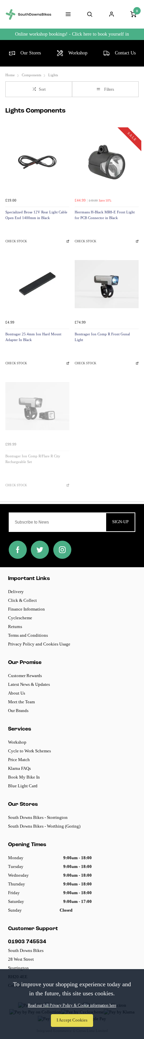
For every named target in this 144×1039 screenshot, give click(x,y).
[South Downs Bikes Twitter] (40, 550)
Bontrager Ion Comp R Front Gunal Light (102, 337)
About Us (16, 693)
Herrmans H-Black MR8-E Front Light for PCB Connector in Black (105, 215)
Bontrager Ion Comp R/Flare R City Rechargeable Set (32, 459)
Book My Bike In (24, 777)
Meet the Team (21, 701)
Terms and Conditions (28, 635)
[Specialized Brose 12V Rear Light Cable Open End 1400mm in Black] (37, 162)
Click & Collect (22, 600)
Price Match (19, 759)
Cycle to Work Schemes (29, 750)
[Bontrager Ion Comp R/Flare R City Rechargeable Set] (37, 406)
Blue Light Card (23, 785)
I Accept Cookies (72, 1020)
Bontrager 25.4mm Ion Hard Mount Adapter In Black (33, 337)
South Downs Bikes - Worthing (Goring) (44, 826)
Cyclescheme (20, 617)
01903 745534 (27, 942)
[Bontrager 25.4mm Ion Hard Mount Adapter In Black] (37, 284)
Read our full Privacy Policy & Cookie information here (72, 1005)
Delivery (16, 591)
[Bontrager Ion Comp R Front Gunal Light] (107, 284)
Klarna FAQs (19, 768)
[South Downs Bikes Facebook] (18, 550)
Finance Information (26, 609)
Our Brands (18, 710)
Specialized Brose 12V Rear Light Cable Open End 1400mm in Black (36, 215)
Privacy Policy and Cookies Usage (39, 644)
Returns (15, 626)
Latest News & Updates (29, 684)
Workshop (17, 742)
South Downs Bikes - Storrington (38, 817)
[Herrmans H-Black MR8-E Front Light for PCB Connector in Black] (107, 162)
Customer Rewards (25, 675)
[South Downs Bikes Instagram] (62, 550)
